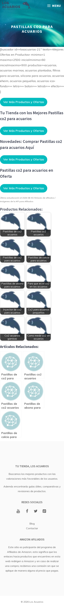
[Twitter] (35, 511)
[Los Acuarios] (16, 5)
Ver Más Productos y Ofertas (23, 102)
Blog (32, 523)
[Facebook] (27, 511)
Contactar (32, 528)
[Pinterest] (44, 511)
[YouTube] (18, 511)
